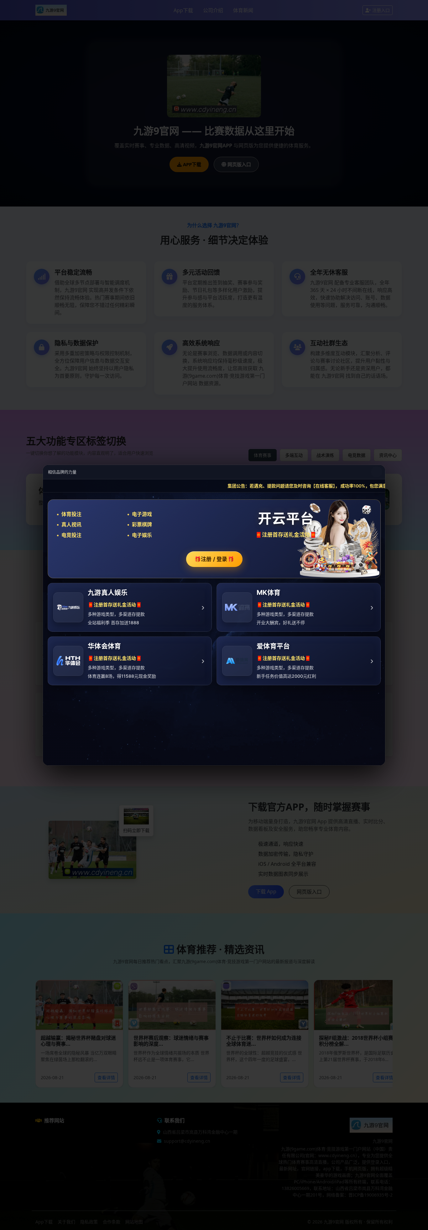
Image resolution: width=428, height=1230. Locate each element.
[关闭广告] (376, 471)
